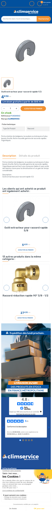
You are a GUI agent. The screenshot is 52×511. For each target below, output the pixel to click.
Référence (5, 116)
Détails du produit (29, 155)
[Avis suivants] (49, 427)
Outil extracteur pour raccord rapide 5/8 (26, 229)
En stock (6, 113)
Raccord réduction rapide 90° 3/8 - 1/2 (25, 295)
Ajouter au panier (33, 109)
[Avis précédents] (3, 427)
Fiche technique (8, 124)
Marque (4, 119)
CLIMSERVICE (14, 119)
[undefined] (41, 412)
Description (9, 155)
